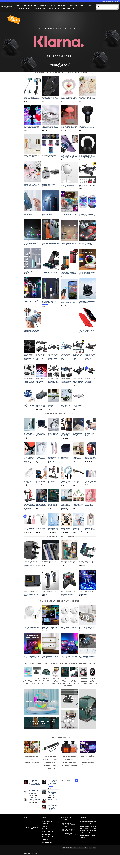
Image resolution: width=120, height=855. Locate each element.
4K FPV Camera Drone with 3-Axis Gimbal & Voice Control (90, 357)
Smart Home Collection (30, 5)
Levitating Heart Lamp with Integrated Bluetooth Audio (69, 99)
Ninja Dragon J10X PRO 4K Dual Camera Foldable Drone (90, 381)
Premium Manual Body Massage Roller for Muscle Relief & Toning (78, 505)
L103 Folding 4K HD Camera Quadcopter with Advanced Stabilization (29, 357)
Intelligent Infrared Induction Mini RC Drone (29, 405)
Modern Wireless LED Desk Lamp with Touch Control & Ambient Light (32, 242)
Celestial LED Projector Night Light (49, 156)
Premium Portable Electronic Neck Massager (28, 483)
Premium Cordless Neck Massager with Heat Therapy (53, 434)
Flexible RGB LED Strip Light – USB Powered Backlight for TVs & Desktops (50, 628)
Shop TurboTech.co (20, 8)
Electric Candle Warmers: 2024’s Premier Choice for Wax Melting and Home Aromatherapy (93, 757)
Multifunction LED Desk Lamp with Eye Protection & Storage (69, 244)
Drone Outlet (18, 5)
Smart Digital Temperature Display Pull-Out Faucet (31, 271)
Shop (73, 8)
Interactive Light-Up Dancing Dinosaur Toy (69, 215)
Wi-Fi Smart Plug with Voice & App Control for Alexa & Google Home (68, 628)
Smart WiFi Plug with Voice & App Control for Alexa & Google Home (31, 628)
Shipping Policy (56, 8)
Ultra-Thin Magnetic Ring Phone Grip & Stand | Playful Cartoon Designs (69, 157)
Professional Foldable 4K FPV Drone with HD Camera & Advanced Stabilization (41, 357)
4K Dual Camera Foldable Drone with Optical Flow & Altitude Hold (41, 406)
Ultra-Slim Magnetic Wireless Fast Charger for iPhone (31, 214)
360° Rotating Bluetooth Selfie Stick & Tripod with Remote (32, 99)
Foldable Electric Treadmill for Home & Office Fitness (53, 483)
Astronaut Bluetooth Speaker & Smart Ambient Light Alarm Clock (87, 273)
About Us (49, 8)
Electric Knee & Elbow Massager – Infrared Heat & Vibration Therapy (90, 458)
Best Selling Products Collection (46, 5)
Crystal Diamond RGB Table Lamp (31, 156)
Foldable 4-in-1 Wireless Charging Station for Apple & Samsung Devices (50, 273)
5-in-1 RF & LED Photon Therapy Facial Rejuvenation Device (29, 530)
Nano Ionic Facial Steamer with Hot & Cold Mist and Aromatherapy (90, 530)
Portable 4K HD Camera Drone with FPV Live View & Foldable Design (53, 381)
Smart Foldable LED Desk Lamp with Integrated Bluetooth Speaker (87, 157)
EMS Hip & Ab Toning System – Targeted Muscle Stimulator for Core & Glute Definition (66, 435)
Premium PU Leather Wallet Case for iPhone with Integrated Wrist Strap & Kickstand (69, 273)
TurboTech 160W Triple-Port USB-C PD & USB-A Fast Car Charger (87, 128)
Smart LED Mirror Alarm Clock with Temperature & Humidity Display (87, 628)
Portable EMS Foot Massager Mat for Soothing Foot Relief (89, 434)
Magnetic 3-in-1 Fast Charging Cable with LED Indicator (87, 593)
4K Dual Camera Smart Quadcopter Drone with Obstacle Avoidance (66, 381)
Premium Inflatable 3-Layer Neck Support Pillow (40, 434)
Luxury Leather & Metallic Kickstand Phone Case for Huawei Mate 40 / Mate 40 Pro (50, 243)
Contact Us (45, 839)
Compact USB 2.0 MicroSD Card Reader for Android (49, 185)
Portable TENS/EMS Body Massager (40, 482)
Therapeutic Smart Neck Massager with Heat (90, 482)
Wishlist (28, 8)
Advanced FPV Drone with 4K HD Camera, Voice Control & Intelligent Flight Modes (53, 406)
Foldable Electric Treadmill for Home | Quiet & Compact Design (78, 458)
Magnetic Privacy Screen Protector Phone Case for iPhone (49, 214)
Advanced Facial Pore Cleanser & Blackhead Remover (53, 530)
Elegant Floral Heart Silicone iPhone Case (87, 99)
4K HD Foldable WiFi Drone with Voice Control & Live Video (53, 357)
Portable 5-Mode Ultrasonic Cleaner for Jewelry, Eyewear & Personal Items (50, 128)
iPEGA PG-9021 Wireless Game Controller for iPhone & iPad (67, 593)
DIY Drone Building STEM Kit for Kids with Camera (66, 357)
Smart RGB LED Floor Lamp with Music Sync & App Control (69, 657)
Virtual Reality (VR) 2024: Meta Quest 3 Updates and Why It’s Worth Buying (75, 756)
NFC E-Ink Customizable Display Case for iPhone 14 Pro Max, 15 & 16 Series (69, 563)
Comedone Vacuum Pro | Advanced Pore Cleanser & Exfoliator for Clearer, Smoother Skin (53, 459)
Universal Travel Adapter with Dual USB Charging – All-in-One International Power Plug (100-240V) (32, 564)
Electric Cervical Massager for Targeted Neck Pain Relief (77, 483)
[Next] (96, 678)
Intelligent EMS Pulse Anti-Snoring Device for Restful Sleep (41, 505)
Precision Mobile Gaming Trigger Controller (49, 593)
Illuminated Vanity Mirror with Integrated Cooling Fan (67, 186)
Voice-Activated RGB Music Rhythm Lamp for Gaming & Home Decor (31, 657)
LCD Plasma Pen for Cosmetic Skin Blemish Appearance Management (29, 435)
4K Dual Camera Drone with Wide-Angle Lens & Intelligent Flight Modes (29, 381)
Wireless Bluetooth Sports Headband (65, 458)
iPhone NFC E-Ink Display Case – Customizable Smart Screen (49, 563)
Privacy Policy (45, 828)
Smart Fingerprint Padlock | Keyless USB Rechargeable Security (87, 657)
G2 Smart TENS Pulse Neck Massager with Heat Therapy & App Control (40, 459)
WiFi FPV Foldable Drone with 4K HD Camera (87, 186)
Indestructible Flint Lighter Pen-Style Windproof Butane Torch (50, 302)
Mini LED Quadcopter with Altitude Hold (40, 380)
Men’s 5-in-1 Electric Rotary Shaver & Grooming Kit (65, 530)
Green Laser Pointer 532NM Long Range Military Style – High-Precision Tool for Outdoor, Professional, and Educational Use (37, 758)
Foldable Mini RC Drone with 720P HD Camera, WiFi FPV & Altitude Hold (78, 381)
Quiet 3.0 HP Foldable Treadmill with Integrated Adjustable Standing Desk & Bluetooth (29, 506)
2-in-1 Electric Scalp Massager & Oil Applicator (77, 434)
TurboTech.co (104, 1)
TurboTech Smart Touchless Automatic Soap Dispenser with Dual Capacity (65, 506)
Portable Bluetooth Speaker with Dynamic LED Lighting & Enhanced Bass (87, 215)
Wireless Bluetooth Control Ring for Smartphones (68, 303)
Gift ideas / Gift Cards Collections (81, 5)
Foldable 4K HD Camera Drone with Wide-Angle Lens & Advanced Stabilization (78, 406)
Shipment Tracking (66, 8)
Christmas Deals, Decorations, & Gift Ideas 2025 (71, 825)
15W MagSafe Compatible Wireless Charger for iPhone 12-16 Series (31, 331)
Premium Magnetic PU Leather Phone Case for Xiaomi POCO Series (50, 99)
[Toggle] (58, 822)
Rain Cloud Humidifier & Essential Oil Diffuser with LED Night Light (69, 128)
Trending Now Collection (64, 5)
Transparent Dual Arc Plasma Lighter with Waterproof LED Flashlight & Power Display (32, 301)
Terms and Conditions (47, 831)
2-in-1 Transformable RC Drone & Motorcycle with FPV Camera (66, 405)
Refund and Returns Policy (39, 8)
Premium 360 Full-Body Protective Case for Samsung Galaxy (86, 331)
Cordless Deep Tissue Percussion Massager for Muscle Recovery (53, 505)
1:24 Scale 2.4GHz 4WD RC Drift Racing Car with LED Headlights (86, 244)
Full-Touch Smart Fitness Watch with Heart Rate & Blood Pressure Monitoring (29, 459)
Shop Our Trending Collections (47, 822)
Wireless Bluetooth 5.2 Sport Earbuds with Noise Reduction (87, 302)
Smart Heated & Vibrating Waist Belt (89, 505)
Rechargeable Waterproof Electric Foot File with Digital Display (78, 530)
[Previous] (24, 678)
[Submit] (76, 780)
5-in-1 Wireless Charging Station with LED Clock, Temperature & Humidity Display (32, 594)
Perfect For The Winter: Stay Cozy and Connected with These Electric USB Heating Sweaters (56, 757)
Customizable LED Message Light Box (50, 656)
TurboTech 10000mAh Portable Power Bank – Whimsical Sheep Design (32, 185)
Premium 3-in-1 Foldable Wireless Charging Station (86, 563)
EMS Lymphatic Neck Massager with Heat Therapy (65, 483)
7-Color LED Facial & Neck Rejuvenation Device (40, 530)
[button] (109, 1)
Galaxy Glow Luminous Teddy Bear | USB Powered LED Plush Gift (31, 128)
